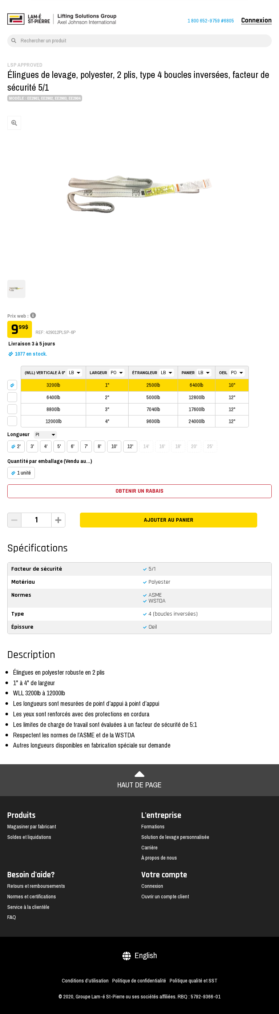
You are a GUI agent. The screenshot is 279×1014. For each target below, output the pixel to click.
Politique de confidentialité (139, 981)
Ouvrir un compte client (165, 896)
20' (194, 446)
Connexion (256, 20)
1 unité (24, 473)
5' (59, 446)
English (145, 955)
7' (86, 446)
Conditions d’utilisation (85, 981)
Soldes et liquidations (29, 837)
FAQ (11, 917)
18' (178, 446)
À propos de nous (159, 858)
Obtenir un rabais (139, 491)
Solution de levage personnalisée (175, 837)
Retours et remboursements (36, 886)
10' (114, 446)
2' (19, 446)
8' (99, 446)
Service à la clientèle (28, 907)
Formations (153, 826)
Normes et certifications (31, 896)
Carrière (149, 848)
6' (72, 446)
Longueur (18, 434)
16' (162, 446)
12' (130, 446)
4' (46, 446)
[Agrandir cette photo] (139, 194)
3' (32, 446)
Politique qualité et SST (194, 981)
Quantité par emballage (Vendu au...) (49, 461)
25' (210, 446)
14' (146, 446)
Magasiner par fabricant (31, 826)
